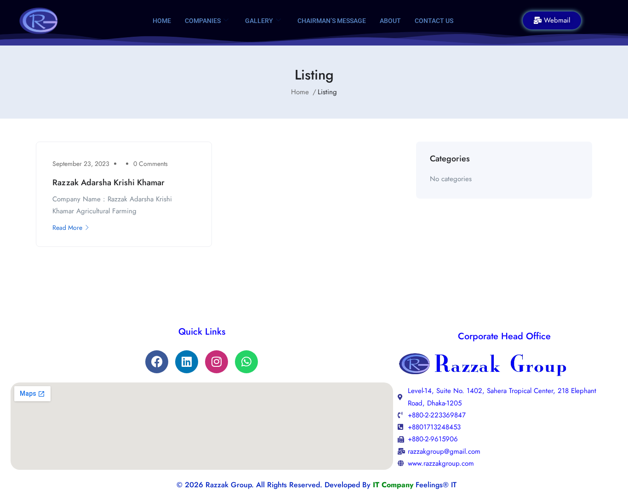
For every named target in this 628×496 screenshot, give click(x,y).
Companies (203, 20)
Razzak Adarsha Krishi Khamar (108, 182)
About (390, 20)
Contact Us (434, 20)
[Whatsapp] (246, 361)
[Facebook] (156, 361)
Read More (67, 227)
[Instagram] (216, 361)
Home (162, 20)
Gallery (259, 20)
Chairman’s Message (331, 20)
